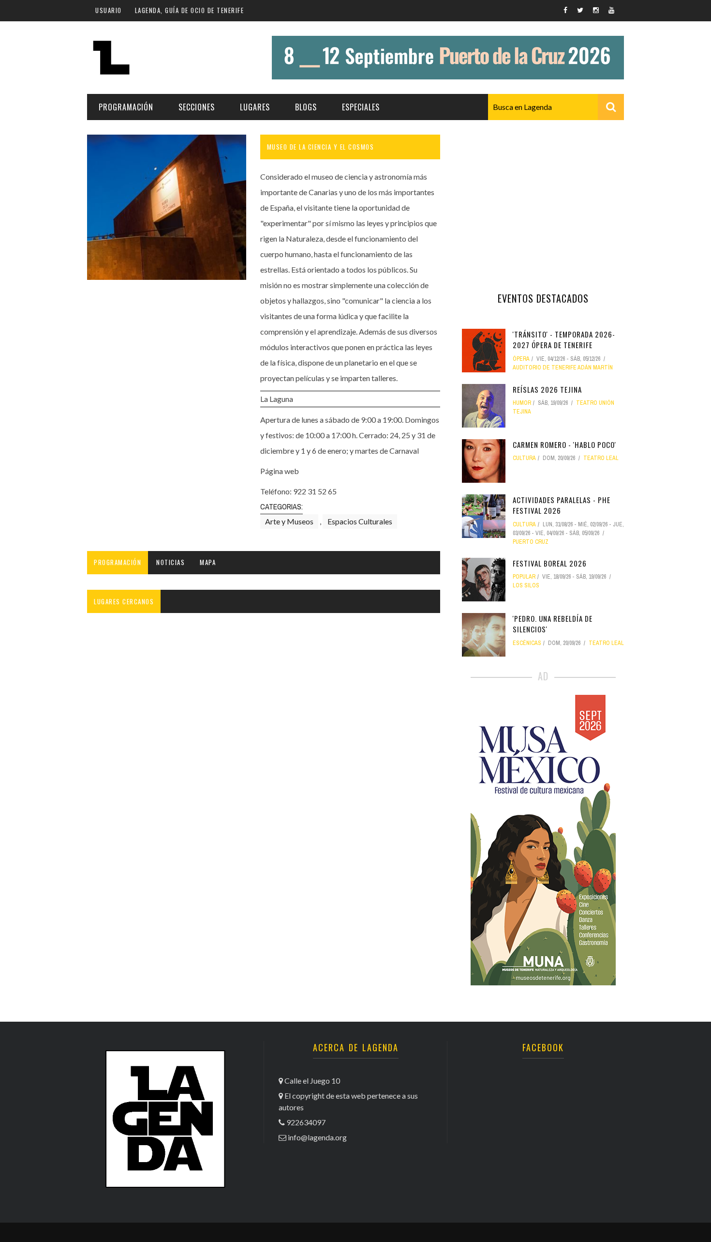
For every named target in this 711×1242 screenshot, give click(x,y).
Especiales (361, 107)
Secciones (196, 107)
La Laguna (276, 398)
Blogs (306, 107)
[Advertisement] (543, 195)
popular (524, 577)
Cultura (524, 458)
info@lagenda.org (317, 1137)
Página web (279, 470)
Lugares (255, 107)
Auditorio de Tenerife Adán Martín (563, 367)
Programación (126, 107)
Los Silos (526, 585)
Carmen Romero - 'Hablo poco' (564, 444)
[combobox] (556, 107)
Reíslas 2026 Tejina (547, 389)
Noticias (170, 562)
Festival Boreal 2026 (550, 563)
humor (522, 403)
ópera (521, 359)
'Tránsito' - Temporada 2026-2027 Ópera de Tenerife (564, 340)
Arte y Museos (289, 521)
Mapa (208, 562)
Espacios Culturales (359, 521)
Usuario (108, 10)
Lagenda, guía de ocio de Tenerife (189, 10)
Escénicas (527, 643)
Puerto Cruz (530, 542)
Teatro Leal (601, 458)
